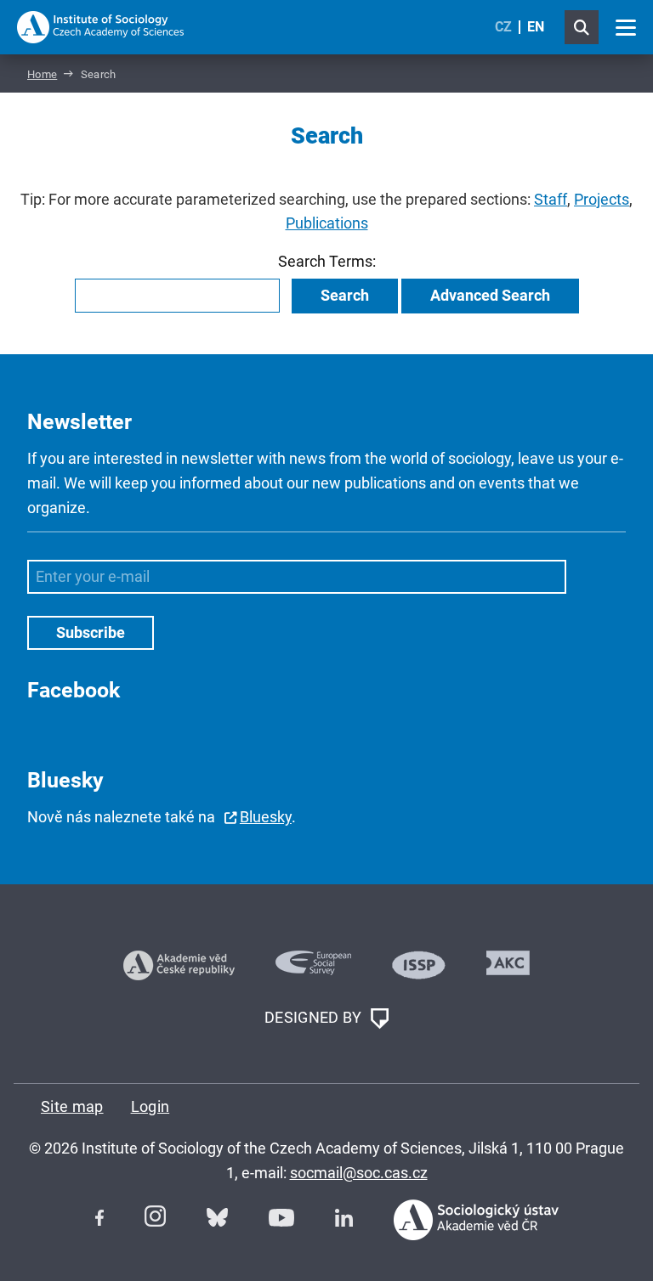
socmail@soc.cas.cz (359, 1173)
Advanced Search (490, 295)
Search (345, 295)
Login (150, 1106)
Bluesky (266, 817)
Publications (327, 223)
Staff (550, 199)
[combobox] (177, 296)
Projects (601, 199)
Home (42, 74)
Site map (72, 1106)
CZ (503, 27)
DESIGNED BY (315, 1017)
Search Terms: (327, 261)
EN (535, 27)
